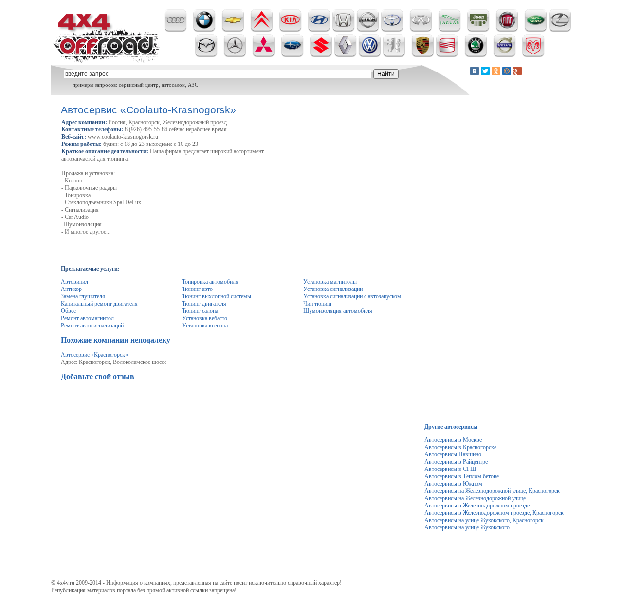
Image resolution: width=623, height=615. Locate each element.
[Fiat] (506, 29)
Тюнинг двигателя (204, 303)
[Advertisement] (238, 409)
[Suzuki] (321, 55)
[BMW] (204, 29)
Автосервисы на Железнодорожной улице (475, 498)
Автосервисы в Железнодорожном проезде (477, 505)
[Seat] (447, 55)
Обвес (68, 311)
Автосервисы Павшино (452, 454)
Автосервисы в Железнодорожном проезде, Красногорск (494, 512)
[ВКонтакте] (474, 71)
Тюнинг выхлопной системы (216, 296)
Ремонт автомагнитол (87, 318)
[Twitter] (485, 71)
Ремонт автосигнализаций (92, 325)
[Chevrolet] (232, 29)
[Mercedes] (234, 55)
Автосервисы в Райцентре (456, 461)
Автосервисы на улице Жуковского (467, 527)
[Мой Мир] (506, 71)
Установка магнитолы (330, 281)
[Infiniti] (420, 29)
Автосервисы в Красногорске (460, 447)
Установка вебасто (204, 318)
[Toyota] (392, 29)
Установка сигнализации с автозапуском (352, 296)
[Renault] (345, 55)
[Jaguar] (449, 29)
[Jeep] (478, 29)
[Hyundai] (319, 29)
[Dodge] (533, 55)
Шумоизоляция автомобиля (337, 311)
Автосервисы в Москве (453, 439)
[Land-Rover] (535, 29)
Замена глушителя (83, 296)
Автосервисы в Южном (453, 483)
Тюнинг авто (197, 289)
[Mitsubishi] (263, 55)
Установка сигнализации (333, 289)
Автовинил (74, 281)
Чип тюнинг (317, 303)
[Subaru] (292, 55)
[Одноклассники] (496, 71)
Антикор (71, 289)
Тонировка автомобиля (210, 281)
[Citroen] (261, 29)
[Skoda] (475, 55)
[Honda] (343, 29)
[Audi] (175, 29)
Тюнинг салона (200, 311)
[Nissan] (367, 29)
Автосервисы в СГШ (450, 469)
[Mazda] (206, 55)
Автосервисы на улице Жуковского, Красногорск (484, 520)
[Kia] (290, 29)
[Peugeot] (394, 55)
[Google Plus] (517, 71)
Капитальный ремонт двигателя (99, 303)
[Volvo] (504, 55)
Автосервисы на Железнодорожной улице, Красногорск (492, 491)
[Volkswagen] (369, 55)
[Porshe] (422, 55)
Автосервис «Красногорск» (94, 354)
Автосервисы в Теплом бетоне (461, 476)
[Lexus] (560, 29)
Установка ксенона (205, 325)
